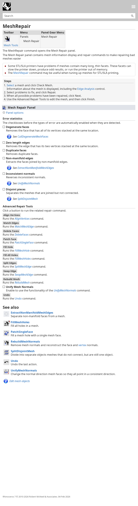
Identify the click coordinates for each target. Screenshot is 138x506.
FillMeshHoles (23, 258)
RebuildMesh (22, 282)
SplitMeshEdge (23, 266)
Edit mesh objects (19, 381)
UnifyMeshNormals (29, 183)
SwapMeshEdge (24, 274)
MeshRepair (21, 73)
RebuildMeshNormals (25, 341)
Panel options (15, 113)
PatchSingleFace (24, 242)
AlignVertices (22, 218)
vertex (82, 345)
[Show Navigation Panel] (133, 7)
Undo (18, 298)
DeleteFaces (22, 234)
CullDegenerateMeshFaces (33, 136)
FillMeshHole (22, 250)
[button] (132, 15)
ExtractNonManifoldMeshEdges (36, 168)
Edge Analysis (86, 89)
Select (10, 85)
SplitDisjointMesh (28, 199)
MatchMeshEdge (24, 226)
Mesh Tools (11, 45)
